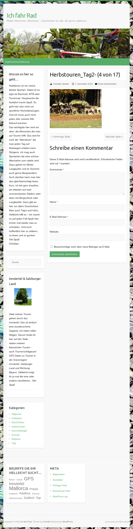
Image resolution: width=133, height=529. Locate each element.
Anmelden (58, 480)
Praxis (33, 489)
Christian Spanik (61, 84)
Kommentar (57, 169)
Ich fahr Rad (21, 15)
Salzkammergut (15, 498)
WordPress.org (60, 496)
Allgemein (16, 414)
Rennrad (35, 494)
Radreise (16, 439)
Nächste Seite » (114, 136)
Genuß (19, 480)
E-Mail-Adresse (59, 216)
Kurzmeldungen (19, 430)
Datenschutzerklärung (17, 61)
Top (38, 498)
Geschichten (18, 422)
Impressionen (18, 426)
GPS (29, 478)
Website (54, 231)
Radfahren (13, 494)
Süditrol (29, 498)
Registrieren (59, 474)
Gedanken (17, 418)
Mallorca (18, 488)
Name (54, 202)
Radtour (24, 493)
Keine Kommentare (107, 84)
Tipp (14, 443)
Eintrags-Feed (60, 485)
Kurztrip (15, 435)
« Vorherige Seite (60, 136)
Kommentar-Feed (61, 491)
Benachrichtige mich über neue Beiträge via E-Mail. (82, 246)
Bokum (12, 480)
